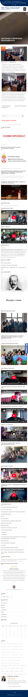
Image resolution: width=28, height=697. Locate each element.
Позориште (13, 668)
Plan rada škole (14, 654)
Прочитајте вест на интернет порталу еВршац (9, 200)
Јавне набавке (3, 609)
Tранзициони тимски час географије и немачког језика (11, 520)
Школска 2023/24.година (20, 106)
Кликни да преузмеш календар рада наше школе (10, 205)
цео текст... (14, 581)
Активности (14, 665)
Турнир (8, 674)
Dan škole (7, 643)
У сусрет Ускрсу (4, 532)
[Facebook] (13, 5)
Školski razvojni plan (16, 663)
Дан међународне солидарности (5, 106)
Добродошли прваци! (5, 525)
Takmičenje (3, 660)
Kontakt (20, 649)
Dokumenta (20, 643)
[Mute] (23, 223)
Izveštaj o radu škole (5, 649)
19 (6, 633)
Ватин (19, 665)
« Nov (7, 637)
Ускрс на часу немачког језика (6, 530)
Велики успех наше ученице (6, 523)
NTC (9, 654)
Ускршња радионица (18, 674)
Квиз (2, 668)
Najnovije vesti (4, 654)
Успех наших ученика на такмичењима (8, 543)
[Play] (2, 223)
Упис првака (3, 545)
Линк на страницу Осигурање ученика (14, 124)
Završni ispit (9, 660)
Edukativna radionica (18, 646)
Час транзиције (4, 534)
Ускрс (12, 674)
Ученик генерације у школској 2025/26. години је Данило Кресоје (13, 511)
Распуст (21, 671)
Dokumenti (3, 646)
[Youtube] (15, 5)
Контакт (2, 612)
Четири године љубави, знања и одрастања (9, 507)
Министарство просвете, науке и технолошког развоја (11, 168)
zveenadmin (5, 62)
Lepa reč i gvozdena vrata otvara (8, 652)
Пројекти (12, 671)
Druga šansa (10, 646)
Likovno (18, 652)
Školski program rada (5, 663)
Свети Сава (3, 674)
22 (17, 633)
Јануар (9, 665)
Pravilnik (20, 654)
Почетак (21, 668)
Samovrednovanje (12, 657)
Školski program (16, 660)
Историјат (3, 607)
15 (17, 631)
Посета (17, 668)
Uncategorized (4, 603)
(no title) (2, 516)
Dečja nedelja (14, 643)
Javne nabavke (14, 649)
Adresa (2, 643)
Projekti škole (4, 657)
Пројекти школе (4, 616)
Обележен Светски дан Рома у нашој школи (9, 527)
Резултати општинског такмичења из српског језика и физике (12, 549)
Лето (9, 668)
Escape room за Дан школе (17, 3)
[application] (14, 217)
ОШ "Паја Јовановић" (10, 7)
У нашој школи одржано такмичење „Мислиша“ (9, 547)
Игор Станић (14, 569)
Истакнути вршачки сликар (6, 291)
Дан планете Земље (5, 518)
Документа (3, 605)
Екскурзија (23, 665)
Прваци (2, 671)
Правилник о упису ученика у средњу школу (9, 265)
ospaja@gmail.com (18, 1)
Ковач (5, 668)
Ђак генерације (4, 665)
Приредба (7, 671)
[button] (14, 434)
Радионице (17, 671)
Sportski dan (19, 657)
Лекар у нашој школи (5, 540)
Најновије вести (13, 62)
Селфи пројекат (4, 144)
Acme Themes (18, 694)
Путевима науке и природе (6, 514)
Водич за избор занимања (6, 262)
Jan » (21, 637)
